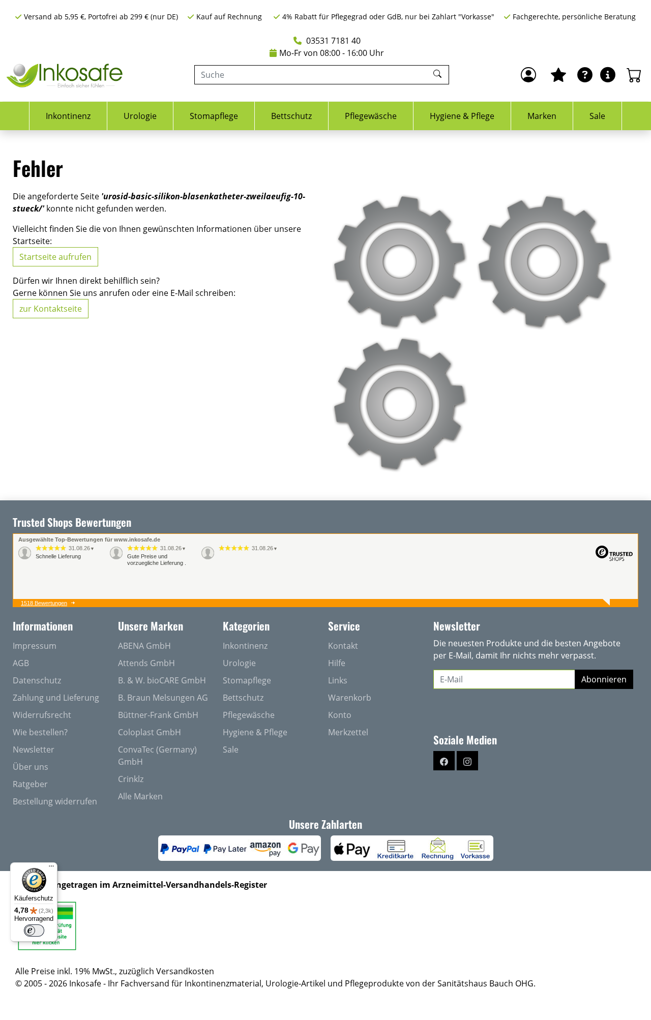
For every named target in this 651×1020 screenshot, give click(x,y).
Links (337, 680)
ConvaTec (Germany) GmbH (157, 755)
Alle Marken (140, 796)
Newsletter (33, 749)
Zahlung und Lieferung (56, 697)
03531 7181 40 (332, 40)
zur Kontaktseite (50, 308)
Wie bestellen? (40, 732)
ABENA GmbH (144, 645)
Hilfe (336, 663)
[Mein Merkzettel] (558, 75)
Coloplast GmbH (149, 732)
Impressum (34, 645)
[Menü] (51, 868)
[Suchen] (438, 74)
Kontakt (343, 645)
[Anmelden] (528, 75)
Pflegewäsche (371, 116)
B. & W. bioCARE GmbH (162, 680)
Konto (339, 715)
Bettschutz (291, 116)
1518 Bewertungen (44, 603)
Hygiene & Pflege (462, 116)
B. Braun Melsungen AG (163, 697)
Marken (541, 116)
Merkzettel (348, 732)
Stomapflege (214, 116)
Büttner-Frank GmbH (158, 715)
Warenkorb (349, 697)
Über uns (30, 766)
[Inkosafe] (66, 75)
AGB (21, 663)
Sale (597, 116)
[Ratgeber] (585, 75)
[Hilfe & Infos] (607, 75)
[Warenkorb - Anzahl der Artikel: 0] (634, 75)
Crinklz (130, 779)
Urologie (140, 116)
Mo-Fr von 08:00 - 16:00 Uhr (331, 52)
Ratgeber (30, 784)
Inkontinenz (68, 116)
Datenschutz (37, 680)
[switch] (34, 930)
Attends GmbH (146, 663)
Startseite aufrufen (55, 256)
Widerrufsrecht (42, 715)
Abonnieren (604, 679)
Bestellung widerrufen (55, 801)
